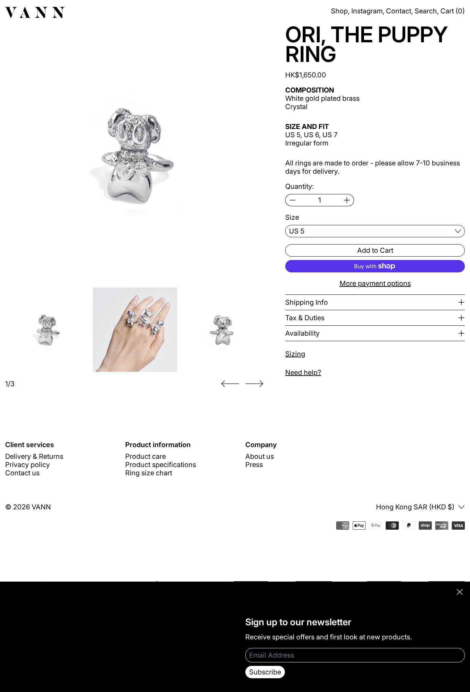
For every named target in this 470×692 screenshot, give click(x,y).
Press (254, 465)
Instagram (367, 11)
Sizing (295, 354)
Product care (145, 456)
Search (426, 11)
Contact (398, 11)
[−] (292, 200)
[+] (347, 200)
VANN (41, 507)
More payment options (375, 283)
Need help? (303, 372)
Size (292, 217)
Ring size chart (148, 473)
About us (259, 456)
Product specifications (160, 465)
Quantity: (299, 186)
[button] (135, 154)
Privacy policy (27, 465)
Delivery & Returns (34, 456)
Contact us (22, 473)
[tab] (47, 330)
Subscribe (265, 672)
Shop (339, 11)
